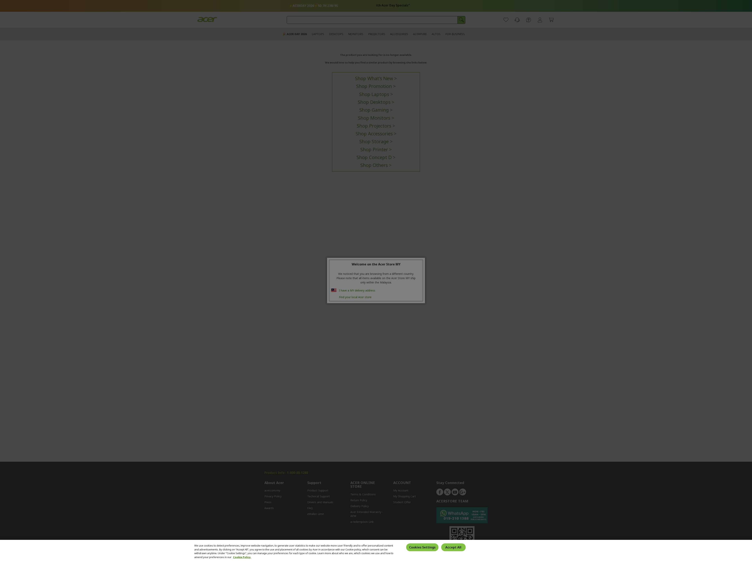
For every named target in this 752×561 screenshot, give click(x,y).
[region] (376, 550)
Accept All (453, 547)
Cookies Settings (422, 547)
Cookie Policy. (242, 557)
